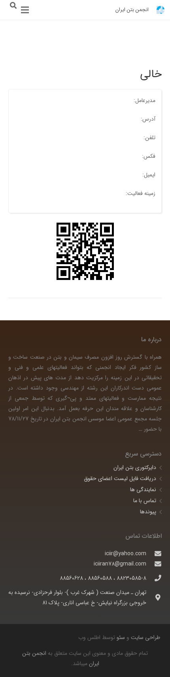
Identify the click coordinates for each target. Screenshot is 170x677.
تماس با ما (144, 500)
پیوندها (148, 511)
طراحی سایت (144, 637)
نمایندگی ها (143, 489)
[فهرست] (25, 10)
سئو (121, 637)
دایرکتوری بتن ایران (134, 467)
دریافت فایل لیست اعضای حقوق (120, 478)
